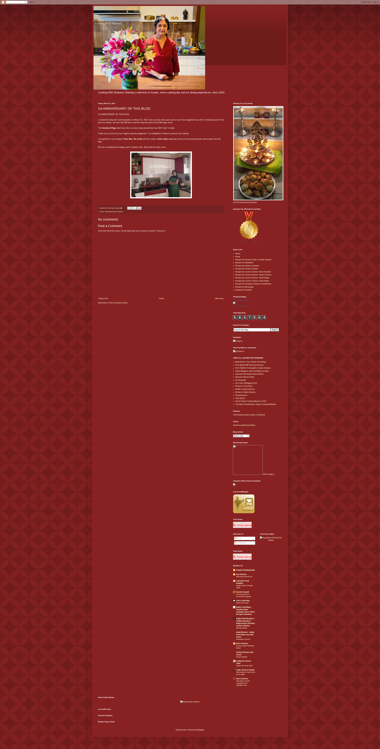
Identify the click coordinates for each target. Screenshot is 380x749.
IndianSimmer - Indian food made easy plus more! (245, 634)
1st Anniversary (110, 211)
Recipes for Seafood (243, 290)
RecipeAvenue (241, 395)
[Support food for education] (234, 485)
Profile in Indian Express (245, 389)
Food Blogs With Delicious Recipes (249, 365)
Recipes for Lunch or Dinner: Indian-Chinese (253, 275)
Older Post (219, 298)
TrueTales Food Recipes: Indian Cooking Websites (255, 404)
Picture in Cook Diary (243, 386)
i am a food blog (242, 601)
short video (162, 139)
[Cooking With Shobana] (234, 304)
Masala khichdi (241, 628)
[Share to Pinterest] (139, 208)
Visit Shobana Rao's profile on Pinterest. (249, 415)
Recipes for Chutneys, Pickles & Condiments (253, 284)
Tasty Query (240, 398)
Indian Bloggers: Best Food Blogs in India (252, 371)
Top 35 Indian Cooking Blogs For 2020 (250, 401)
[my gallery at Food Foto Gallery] (271, 540)
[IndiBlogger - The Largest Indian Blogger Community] (244, 513)
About (237, 254)
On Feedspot (240, 380)
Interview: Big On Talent (244, 377)
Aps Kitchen (241, 574)
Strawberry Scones (243, 639)
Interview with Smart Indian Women (249, 374)
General (120, 211)
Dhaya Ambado (241, 657)
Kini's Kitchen (242, 643)
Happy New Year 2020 (244, 666)
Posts (238, 538)
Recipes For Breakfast (244, 263)
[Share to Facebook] (137, 208)
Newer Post (103, 298)
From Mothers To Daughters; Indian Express (253, 368)
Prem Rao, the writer (132, 139)
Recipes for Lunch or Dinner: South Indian (252, 281)
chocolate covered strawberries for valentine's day (243, 683)
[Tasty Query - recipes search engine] (242, 527)
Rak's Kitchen (242, 679)
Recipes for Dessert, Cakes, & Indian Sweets (253, 260)
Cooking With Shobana (241, 300)
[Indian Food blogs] (249, 243)
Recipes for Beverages (244, 287)
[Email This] (128, 208)
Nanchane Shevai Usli (244, 576)
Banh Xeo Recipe (242, 603)
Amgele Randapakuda (245, 570)
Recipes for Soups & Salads (246, 269)
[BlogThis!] (131, 208)
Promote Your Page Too (241, 306)
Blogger (201, 730)
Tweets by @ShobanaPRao (244, 425)
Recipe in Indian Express (245, 392)
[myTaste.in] (238, 351)
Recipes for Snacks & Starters (247, 266)
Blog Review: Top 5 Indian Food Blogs (250, 362)
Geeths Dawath (242, 592)
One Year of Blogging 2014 (246, 383)
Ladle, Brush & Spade (245, 670)
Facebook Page (109, 128)
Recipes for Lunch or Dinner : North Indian (252, 278)
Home (161, 298)
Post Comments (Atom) (118, 303)
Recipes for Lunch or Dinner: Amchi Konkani (253, 272)
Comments (241, 543)
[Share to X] (134, 208)
